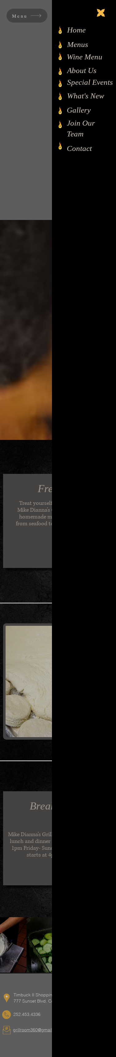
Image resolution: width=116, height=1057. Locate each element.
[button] (101, 13)
